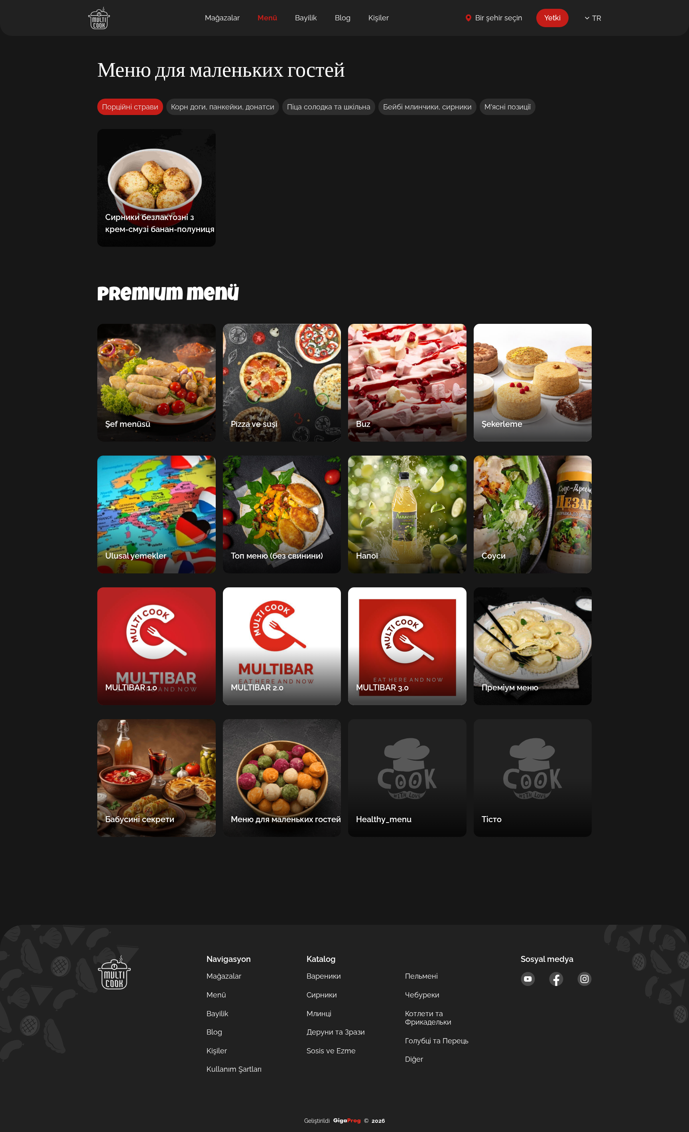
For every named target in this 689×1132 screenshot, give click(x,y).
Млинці (319, 1013)
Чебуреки (422, 995)
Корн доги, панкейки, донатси (222, 107)
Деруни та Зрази (336, 1032)
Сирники (322, 995)
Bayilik (306, 18)
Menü (267, 18)
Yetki (552, 18)
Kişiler (378, 18)
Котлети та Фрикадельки (428, 1018)
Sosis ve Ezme (331, 1051)
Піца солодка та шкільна (328, 107)
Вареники (324, 976)
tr (596, 18)
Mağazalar (222, 18)
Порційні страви (130, 107)
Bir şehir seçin (498, 18)
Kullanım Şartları (234, 1069)
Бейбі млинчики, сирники (427, 107)
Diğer (414, 1059)
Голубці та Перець (437, 1041)
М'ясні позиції (507, 107)
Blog (342, 18)
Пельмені (421, 976)
